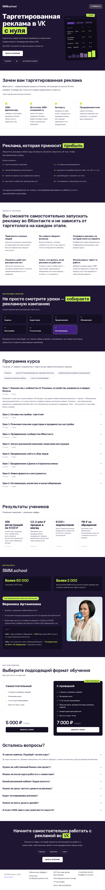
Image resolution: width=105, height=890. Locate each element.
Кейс (7, 634)
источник (8, 546)
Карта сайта (8, 877)
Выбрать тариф (27, 730)
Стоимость (95, 6)
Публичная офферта (38, 872)
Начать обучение (12, 53)
